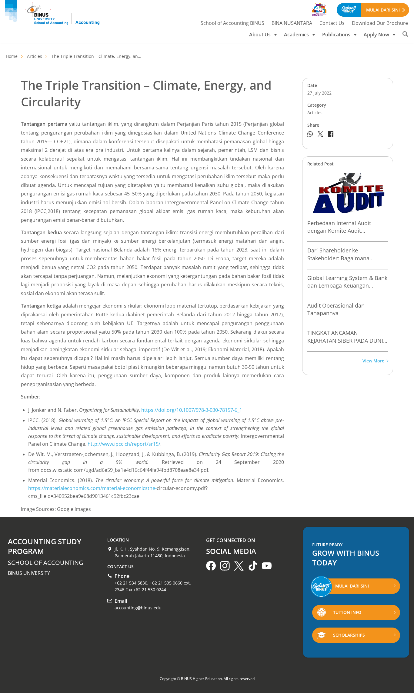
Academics (296, 34)
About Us (260, 34)
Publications (336, 34)
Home (12, 56)
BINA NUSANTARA (292, 23)
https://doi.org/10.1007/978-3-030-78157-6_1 (191, 410)
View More (373, 361)
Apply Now (376, 34)
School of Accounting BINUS (232, 23)
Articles (34, 56)
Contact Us (332, 23)
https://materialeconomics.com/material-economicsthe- (92, 488)
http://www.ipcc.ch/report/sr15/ (124, 444)
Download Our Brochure (380, 23)
